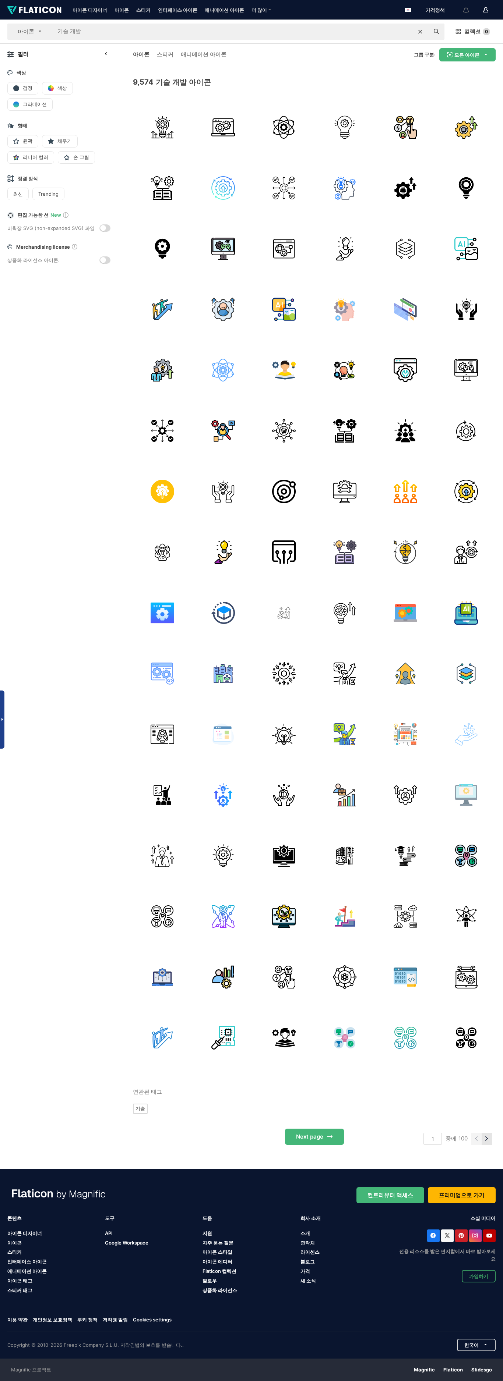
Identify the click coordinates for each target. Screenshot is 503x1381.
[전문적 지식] (284, 188)
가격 (305, 1271)
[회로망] (284, 552)
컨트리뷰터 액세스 (390, 1195)
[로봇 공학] (345, 856)
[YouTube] (489, 1235)
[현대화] (284, 613)
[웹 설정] (405, 370)
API (109, 1233)
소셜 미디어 (483, 1218)
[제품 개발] (223, 613)
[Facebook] (433, 1235)
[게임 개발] (223, 249)
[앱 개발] (405, 977)
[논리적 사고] (405, 552)
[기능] (345, 613)
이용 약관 (17, 1320)
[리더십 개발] (162, 309)
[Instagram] (475, 1235)
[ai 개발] (284, 431)
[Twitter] (447, 1235)
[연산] (162, 977)
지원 (207, 1233)
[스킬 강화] (223, 795)
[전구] (345, 249)
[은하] (284, 491)
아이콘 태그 (19, 1281)
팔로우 (210, 1281)
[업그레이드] (223, 188)
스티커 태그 (19, 1290)
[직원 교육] (162, 795)
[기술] (466, 127)
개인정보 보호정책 (52, 1320)
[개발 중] (345, 674)
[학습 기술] (284, 370)
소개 (305, 1233)
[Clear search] (420, 32)
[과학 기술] (405, 127)
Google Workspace (126, 1243)
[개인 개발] (405, 856)
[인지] (223, 309)
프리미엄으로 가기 (462, 1195)
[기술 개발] (162, 127)
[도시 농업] (223, 674)
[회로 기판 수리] (223, 1038)
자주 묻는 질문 (218, 1243)
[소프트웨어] (162, 674)
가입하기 (478, 1276)
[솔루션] (466, 309)
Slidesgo (481, 1370)
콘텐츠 (14, 1218)
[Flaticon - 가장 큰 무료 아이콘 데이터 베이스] (34, 10)
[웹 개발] (223, 127)
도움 (207, 1218)
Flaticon (453, 1370)
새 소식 (308, 1281)
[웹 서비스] (284, 249)
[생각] (162, 491)
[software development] (466, 795)
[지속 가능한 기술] (284, 916)
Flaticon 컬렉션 (219, 1271)
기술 (140, 1108)
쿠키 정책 (87, 1320)
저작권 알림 (115, 1320)
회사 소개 (310, 1218)
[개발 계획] (345, 127)
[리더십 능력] (345, 370)
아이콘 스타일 (217, 1252)
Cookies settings (152, 1320)
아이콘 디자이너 (90, 10)
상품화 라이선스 (220, 1290)
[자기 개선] (162, 856)
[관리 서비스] (466, 977)
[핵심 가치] (284, 127)
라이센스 (310, 1252)
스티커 (143, 10)
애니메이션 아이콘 (224, 10)
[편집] (345, 491)
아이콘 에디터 (217, 1261)
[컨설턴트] (223, 977)
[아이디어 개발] (466, 188)
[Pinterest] (461, 1235)
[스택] (405, 249)
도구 (110, 1218)
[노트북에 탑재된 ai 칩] (466, 613)
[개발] (405, 491)
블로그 (307, 1261)
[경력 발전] (345, 795)
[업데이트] (466, 431)
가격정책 (435, 10)
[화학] (162, 552)
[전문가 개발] (162, 370)
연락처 (307, 1243)
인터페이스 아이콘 (177, 10)
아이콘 (122, 10)
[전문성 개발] (466, 552)
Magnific (424, 1370)
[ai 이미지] (466, 249)
